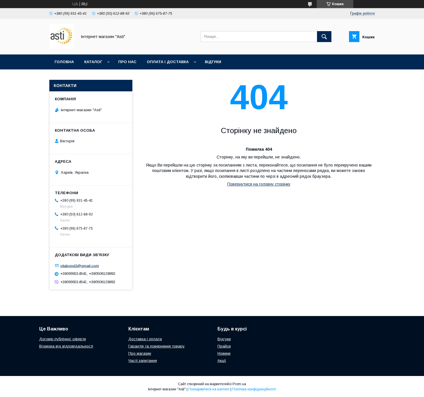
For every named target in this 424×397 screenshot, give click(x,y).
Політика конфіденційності (254, 389)
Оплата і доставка (168, 62)
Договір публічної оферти (62, 339)
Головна (64, 62)
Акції (221, 360)
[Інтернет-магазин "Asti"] (61, 47)
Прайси (224, 346)
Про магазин (139, 353)
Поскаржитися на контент (209, 389)
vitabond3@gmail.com (79, 265)
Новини (223, 353)
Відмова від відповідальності (66, 346)
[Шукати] (324, 36)
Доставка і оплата (145, 339)
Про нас (127, 62)
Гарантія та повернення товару (156, 346)
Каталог (93, 62)
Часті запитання (142, 360)
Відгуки (213, 62)
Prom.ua (239, 384)
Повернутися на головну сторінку (258, 184)
